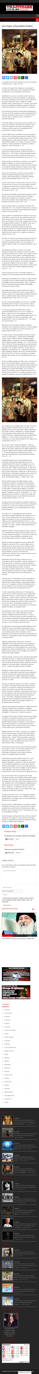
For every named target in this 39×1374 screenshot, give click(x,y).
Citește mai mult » (30, 1124)
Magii (6, 1054)
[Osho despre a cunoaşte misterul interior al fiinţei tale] (19, 925)
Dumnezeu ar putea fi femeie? (14, 849)
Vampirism (7, 1099)
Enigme (7, 1023)
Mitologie (7, 1064)
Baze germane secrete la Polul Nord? (24, 1153)
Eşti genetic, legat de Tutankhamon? (23, 1116)
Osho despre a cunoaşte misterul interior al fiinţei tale (18, 938)
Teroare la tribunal (18, 1231)
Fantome (7, 1027)
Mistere (6, 1061)
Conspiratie (8, 1013)
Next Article (8, 845)
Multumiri (7, 1068)
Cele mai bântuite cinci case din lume (24, 1206)
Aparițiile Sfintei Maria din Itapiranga (23, 1297)
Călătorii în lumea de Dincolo (21, 1141)
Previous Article (10, 831)
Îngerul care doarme (19, 1165)
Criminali (7, 1020)
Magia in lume (9, 1051)
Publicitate (7, 1082)
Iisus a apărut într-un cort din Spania (23, 1248)
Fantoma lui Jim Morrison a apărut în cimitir (25, 1181)
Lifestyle (7, 1044)
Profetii (6, 1078)
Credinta (18, 852)
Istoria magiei (8, 1037)
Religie (6, 1085)
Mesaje (6, 1058)
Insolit (17, 839)
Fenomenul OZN (10, 1030)
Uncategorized (9, 1095)
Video (6, 1102)
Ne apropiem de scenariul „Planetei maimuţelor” (20, 836)
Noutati (6, 1071)
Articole (6, 1009)
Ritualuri (7, 1088)
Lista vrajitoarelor (10, 1047)
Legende (7, 1040)
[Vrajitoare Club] (19, 10)
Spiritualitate (7, 935)
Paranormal (8, 1075)
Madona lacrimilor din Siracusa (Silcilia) (24, 1260)
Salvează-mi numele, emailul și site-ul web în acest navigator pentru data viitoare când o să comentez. (18, 900)
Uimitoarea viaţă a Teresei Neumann (23, 1272)
